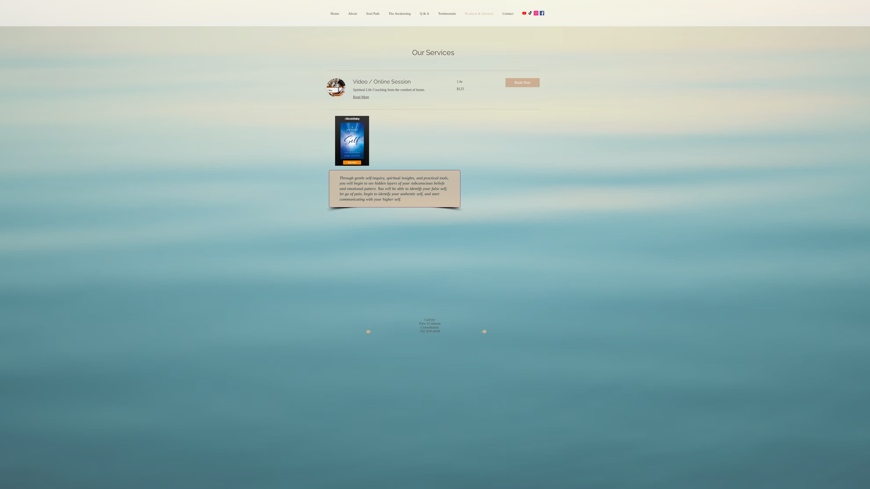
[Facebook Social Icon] (542, 13)
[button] (522, 82)
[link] (399, 81)
